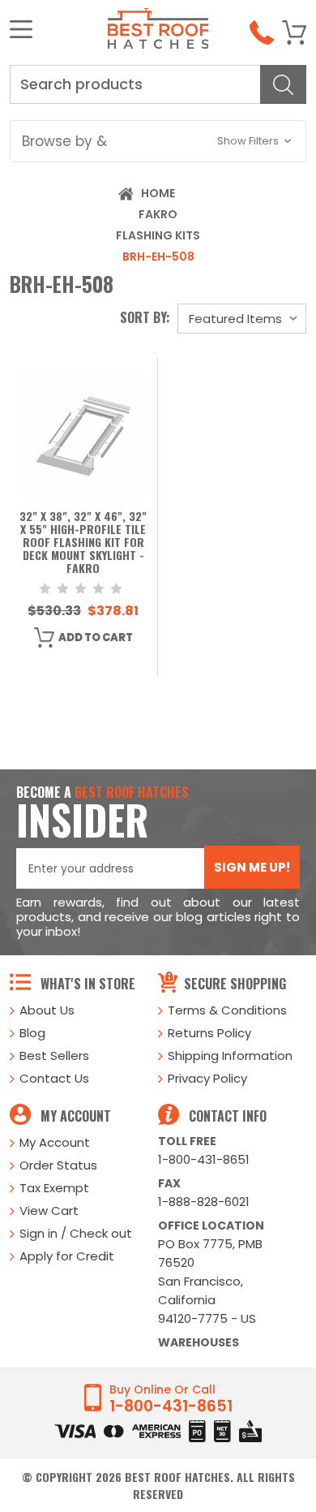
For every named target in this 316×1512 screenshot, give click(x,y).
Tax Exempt (54, 1187)
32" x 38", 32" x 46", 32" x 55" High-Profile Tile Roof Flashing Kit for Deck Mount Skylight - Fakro (83, 543)
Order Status (58, 1165)
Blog (32, 1032)
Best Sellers (54, 1055)
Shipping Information (230, 1055)
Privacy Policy (207, 1078)
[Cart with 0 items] (294, 32)
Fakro (158, 214)
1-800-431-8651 (204, 1159)
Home (158, 193)
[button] (158, 141)
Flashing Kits (158, 235)
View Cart (49, 1210)
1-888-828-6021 (204, 1201)
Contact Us (54, 1078)
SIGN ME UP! (252, 867)
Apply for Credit (66, 1255)
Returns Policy (209, 1032)
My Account (54, 1142)
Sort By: (145, 317)
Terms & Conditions (227, 1010)
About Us (47, 1010)
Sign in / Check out (75, 1233)
